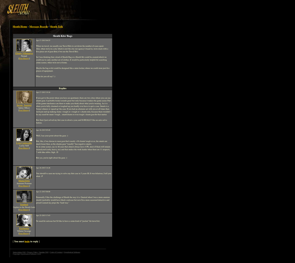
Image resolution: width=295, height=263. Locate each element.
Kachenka (24, 228)
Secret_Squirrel (24, 105)
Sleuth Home (20, 26)
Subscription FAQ (19, 252)
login (27, 241)
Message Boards (38, 26)
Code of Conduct (56, 252)
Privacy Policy (32, 252)
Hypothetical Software (72, 252)
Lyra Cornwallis (24, 143)
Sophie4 (24, 204)
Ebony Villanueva (24, 53)
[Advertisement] (53, 8)
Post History (24, 58)
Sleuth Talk (56, 26)
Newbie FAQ (44, 252)
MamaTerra (24, 180)
